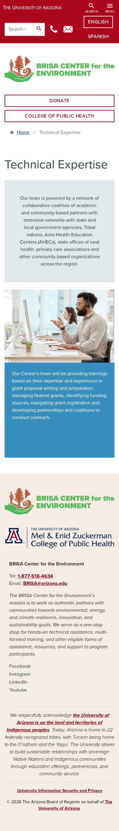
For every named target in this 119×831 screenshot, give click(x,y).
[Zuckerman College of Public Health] (59, 537)
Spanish (98, 36)
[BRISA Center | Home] (59, 501)
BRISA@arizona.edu (45, 583)
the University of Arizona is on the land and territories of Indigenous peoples (58, 722)
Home (23, 132)
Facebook (20, 666)
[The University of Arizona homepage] (37, 7)
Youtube (18, 690)
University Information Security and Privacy (59, 790)
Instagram (20, 674)
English (98, 22)
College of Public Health (59, 116)
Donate (59, 101)
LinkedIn (18, 682)
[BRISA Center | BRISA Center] (59, 69)
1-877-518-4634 (35, 576)
